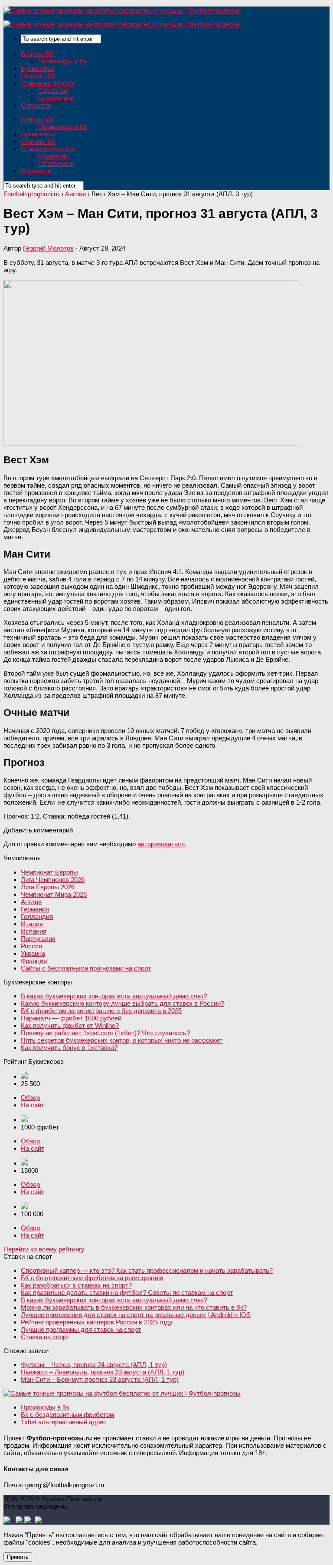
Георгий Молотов (48, 248)
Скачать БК (38, 75)
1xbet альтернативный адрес (64, 1422)
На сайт (32, 1105)
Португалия (38, 938)
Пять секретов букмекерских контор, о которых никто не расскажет (121, 1040)
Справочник (56, 98)
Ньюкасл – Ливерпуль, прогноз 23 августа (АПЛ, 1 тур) (102, 1372)
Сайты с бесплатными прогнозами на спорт (86, 968)
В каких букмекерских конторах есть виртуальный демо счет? (114, 996)
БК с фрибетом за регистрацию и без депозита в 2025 (101, 1010)
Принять (18, 1557)
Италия (32, 924)
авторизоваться (161, 844)
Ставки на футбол (48, 83)
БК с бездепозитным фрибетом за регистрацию (92, 1277)
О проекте (36, 105)
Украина (33, 953)
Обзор (30, 1097)
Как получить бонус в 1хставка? (69, 1047)
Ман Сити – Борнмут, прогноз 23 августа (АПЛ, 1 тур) (100, 1379)
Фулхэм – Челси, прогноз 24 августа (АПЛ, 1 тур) (94, 1364)
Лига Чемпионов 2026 (53, 879)
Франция (34, 960)
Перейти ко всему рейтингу (44, 1249)
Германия (35, 909)
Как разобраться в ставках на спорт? (76, 1285)
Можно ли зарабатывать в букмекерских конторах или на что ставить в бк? (134, 1307)
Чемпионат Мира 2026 (54, 894)
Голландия (37, 916)
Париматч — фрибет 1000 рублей (71, 1018)
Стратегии (53, 90)
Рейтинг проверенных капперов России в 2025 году (97, 1322)
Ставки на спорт (45, 1336)
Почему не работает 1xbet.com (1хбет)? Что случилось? (105, 1033)
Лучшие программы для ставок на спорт (81, 1329)
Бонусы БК (37, 53)
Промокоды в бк (62, 61)
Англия (31, 901)
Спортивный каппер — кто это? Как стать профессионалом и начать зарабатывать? (147, 1270)
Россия (31, 946)
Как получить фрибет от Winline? (70, 1025)
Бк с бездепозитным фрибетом (67, 1414)
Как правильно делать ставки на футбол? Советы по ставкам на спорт (127, 1292)
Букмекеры (37, 68)
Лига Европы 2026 (48, 887)
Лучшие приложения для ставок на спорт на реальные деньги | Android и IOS (136, 1314)
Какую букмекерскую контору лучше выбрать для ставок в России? (122, 1003)
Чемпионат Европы (49, 872)
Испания (33, 931)
